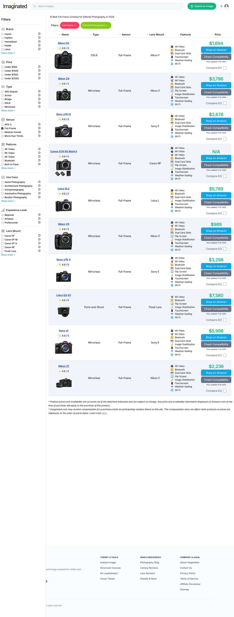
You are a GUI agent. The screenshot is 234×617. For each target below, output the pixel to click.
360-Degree (11, 91)
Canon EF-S (11, 243)
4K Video (9, 149)
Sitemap (184, 589)
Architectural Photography (18, 186)
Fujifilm (8, 38)
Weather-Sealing (183, 60)
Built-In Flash (12, 164)
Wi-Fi (177, 63)
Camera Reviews (149, 567)
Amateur (9, 219)
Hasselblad (11, 42)
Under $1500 (11, 74)
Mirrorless (10, 107)
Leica (7, 49)
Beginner (9, 215)
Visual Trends (107, 578)
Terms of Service (189, 578)
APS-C (8, 124)
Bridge (8, 99)
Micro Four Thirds (14, 136)
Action (8, 95)
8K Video (9, 157)
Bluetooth (10, 160)
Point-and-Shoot (94, 307)
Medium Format (13, 132)
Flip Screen (181, 90)
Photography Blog (149, 562)
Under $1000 (11, 71)
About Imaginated (189, 562)
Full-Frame (10, 128)
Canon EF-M (11, 240)
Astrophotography (14, 190)
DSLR (7, 103)
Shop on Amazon (216, 49)
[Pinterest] (46, 581)
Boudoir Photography (16, 197)
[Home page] (15, 6)
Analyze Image (108, 562)
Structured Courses (110, 567)
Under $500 (11, 67)
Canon (8, 34)
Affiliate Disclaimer (190, 584)
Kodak (8, 45)
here (104, 413)
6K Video (9, 153)
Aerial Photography (15, 182)
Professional (11, 223)
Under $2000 (12, 78)
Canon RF (10, 247)
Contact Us (186, 567)
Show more (7, 53)
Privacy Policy (187, 573)
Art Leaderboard (108, 573)
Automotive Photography (18, 193)
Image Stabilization (185, 94)
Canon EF (9, 236)
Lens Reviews (147, 573)
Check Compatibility (216, 56)
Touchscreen (181, 56)
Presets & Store (148, 578)
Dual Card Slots (183, 53)
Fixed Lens (10, 251)
